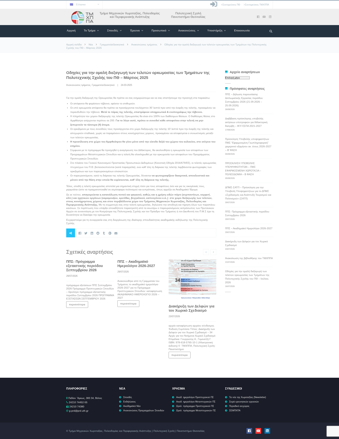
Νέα (91, 44)
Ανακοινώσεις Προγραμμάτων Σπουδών (143, 410)
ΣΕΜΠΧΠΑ (234, 410)
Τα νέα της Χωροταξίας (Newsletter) (247, 397)
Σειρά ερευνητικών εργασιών (244, 401)
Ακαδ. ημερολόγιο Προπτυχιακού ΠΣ (195, 397)
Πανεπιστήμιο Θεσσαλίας (188, 17)
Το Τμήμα (89, 30)
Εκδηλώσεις (129, 401)
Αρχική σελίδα (74, 44)
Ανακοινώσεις (186, 30)
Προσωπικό (158, 30)
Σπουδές (112, 30)
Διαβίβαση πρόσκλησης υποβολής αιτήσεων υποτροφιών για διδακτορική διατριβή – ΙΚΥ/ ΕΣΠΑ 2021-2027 (246, 122)
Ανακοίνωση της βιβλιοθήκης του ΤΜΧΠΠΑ (249, 258)
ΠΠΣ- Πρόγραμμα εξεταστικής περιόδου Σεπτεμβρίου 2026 (84, 266)
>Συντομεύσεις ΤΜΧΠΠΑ (256, 4)
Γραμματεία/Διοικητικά (112, 44)
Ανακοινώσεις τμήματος (144, 44)
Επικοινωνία (242, 30)
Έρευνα (135, 30)
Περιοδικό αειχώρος (239, 406)
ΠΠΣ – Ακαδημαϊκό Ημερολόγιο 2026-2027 (248, 228)
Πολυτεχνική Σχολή (188, 13)
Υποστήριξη (214, 30)
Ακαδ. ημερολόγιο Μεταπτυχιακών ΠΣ (195, 401)
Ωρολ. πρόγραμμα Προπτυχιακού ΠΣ (195, 406)
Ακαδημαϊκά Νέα (132, 406)
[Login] (213, 6)
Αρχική (71, 30)
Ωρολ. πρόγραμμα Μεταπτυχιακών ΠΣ (196, 410)
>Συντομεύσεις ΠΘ (230, 4)
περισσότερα (77, 304)
